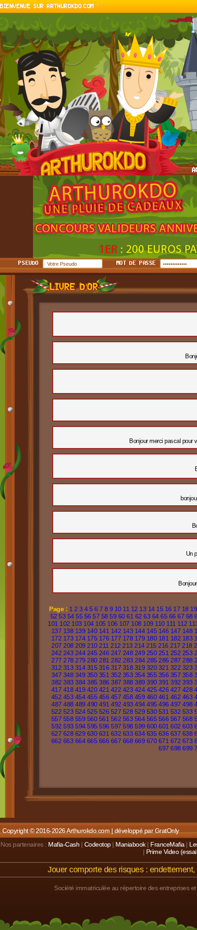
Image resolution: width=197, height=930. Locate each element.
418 (68, 689)
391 (164, 682)
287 (175, 660)
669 (140, 740)
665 (92, 740)
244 (80, 652)
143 (128, 631)
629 (80, 733)
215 (151, 645)
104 (88, 623)
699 (187, 748)
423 (128, 689)
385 (92, 682)
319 (140, 667)
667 (116, 740)
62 (138, 616)
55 (79, 616)
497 (175, 704)
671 (164, 740)
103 (76, 623)
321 (164, 667)
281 (104, 660)
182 (175, 638)
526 (104, 711)
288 (187, 660)
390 (152, 682)
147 (175, 631)
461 (164, 696)
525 (92, 711)
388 (128, 682)
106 (112, 623)
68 (189, 616)
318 (128, 667)
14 (151, 609)
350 (92, 674)
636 (164, 733)
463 (187, 696)
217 (175, 645)
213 (127, 645)
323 (187, 667)
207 (56, 645)
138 (68, 631)
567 (175, 718)
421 (104, 689)
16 (168, 609)
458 (128, 696)
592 (56, 726)
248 (128, 652)
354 (140, 674)
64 (155, 616)
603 (187, 726)
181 (164, 638)
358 (187, 674)
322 (175, 667)
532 (175, 711)
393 (187, 682)
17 (176, 609)
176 (104, 638)
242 (56, 652)
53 (62, 616)
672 (175, 740)
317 (116, 667)
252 (175, 652)
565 (152, 718)
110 (160, 623)
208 (68, 645)
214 (139, 645)
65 (163, 616)
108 (136, 623)
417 (56, 689)
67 (180, 616)
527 (116, 711)
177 (116, 638)
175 (92, 638)
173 (68, 638)
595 (92, 726)
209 (80, 645)
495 (152, 704)
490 (92, 704)
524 (80, 711)
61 (129, 616)
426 (164, 689)
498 (187, 704)
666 (104, 740)
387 (116, 682)
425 (152, 689)
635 (152, 733)
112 (182, 623)
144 (140, 631)
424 (140, 689)
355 (152, 674)
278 (68, 660)
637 (175, 733)
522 (56, 711)
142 (116, 631)
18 (185, 609)
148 (187, 631)
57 (96, 616)
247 (116, 652)
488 (68, 704)
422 (116, 689)
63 (146, 616)
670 (152, 740)
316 (104, 667)
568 (187, 718)
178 (128, 638)
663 (68, 740)
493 (128, 704)
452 (56, 696)
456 (104, 696)
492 (116, 704)
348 (68, 674)
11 (126, 609)
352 (116, 674)
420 (92, 689)
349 (80, 674)
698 (175, 748)
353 (128, 674)
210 (92, 645)
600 (152, 726)
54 (70, 616)
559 (80, 718)
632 (116, 733)
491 (104, 704)
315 (92, 667)
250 (152, 652)
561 (104, 718)
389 (140, 682)
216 (163, 645)
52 (53, 616)
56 (87, 616)
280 (92, 660)
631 (104, 733)
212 (115, 645)
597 (116, 726)
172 (56, 638)
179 (140, 638)
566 (164, 718)
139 (80, 631)
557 (56, 718)
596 (104, 726)
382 (56, 682)
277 (56, 660)
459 (140, 696)
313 (68, 667)
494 (140, 704)
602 (175, 726)
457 (116, 696)
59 (112, 616)
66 (172, 616)
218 (187, 645)
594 (80, 726)
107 (124, 623)
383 (68, 682)
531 (164, 711)
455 (92, 696)
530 (152, 711)
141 (104, 631)
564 (140, 718)
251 (164, 652)
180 (152, 638)
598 (128, 726)
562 (116, 718)
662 (56, 740)
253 (187, 652)
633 (128, 733)
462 (175, 696)
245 (92, 652)
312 (56, 667)
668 (128, 740)
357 (175, 674)
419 (80, 689)
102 (65, 623)
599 (140, 726)
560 (92, 718)
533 (187, 711)
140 (92, 631)
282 (116, 660)
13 (142, 609)
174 (80, 638)
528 (128, 711)
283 (128, 660)
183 (187, 638)
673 (187, 740)
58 (104, 616)
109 (148, 623)
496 (164, 704)
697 (164, 748)
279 (80, 660)
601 (164, 726)
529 (140, 711)
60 (121, 616)
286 (164, 660)
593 (68, 726)
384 (80, 682)
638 (187, 733)
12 (134, 609)
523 (68, 711)
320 (152, 667)
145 (152, 631)
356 (164, 674)
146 (164, 631)
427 (175, 689)
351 (104, 674)
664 (80, 740)
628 (68, 733)
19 (193, 609)
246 (104, 652)
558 (68, 718)
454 (80, 696)
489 (80, 704)
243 (68, 652)
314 (80, 667)
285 (152, 660)
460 (152, 696)
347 (56, 674)
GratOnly (167, 830)
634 (140, 733)
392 (175, 682)
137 (56, 631)
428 (187, 689)
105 (100, 623)
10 (118, 609)
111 (171, 623)
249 (140, 652)
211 (104, 645)
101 (53, 623)
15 (159, 609)
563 (128, 718)
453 (68, 696)
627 (56, 733)
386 (104, 682)
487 (56, 704)
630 (92, 733)
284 (140, 660)
